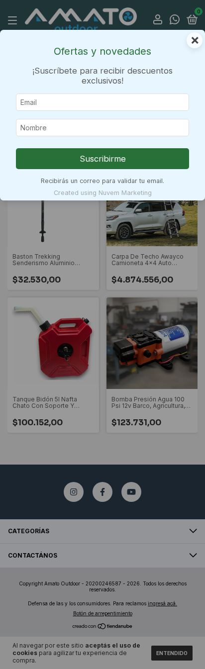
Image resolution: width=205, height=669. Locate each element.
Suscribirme (103, 159)
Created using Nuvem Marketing (103, 192)
